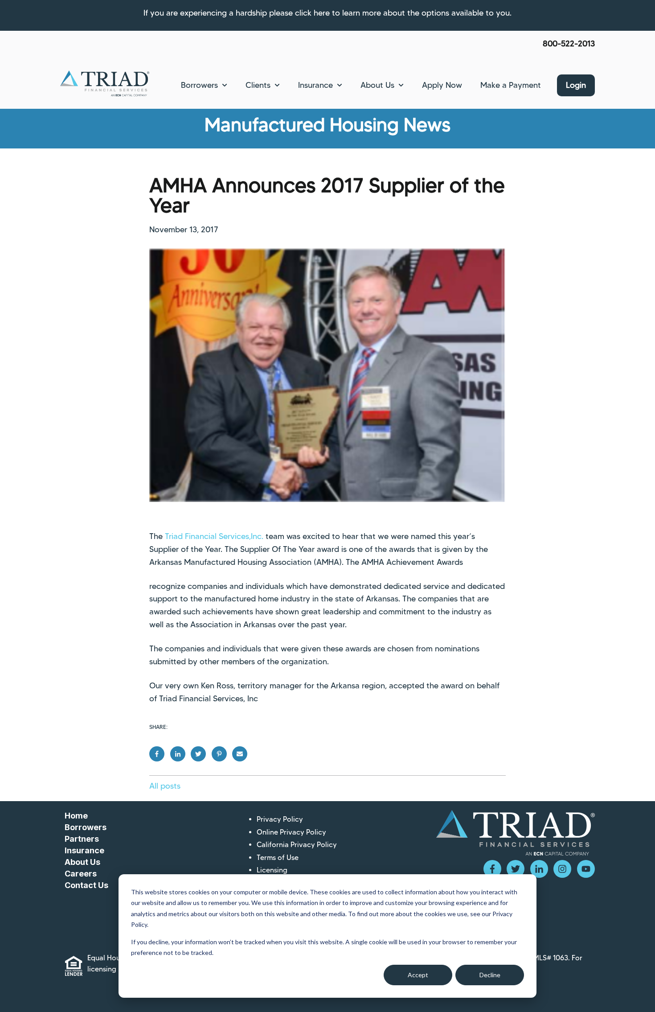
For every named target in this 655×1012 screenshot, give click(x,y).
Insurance (315, 85)
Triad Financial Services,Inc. (215, 536)
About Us (377, 85)
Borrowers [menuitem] (85, 827)
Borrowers (199, 85)
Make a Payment (510, 85)
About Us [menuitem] (82, 862)
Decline (489, 975)
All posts (164, 786)
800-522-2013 (569, 44)
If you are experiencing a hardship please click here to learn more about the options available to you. (327, 13)
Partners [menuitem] (82, 838)
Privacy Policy (280, 819)
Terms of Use (278, 857)
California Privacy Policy (297, 844)
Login (576, 85)
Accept (418, 975)
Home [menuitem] (76, 815)
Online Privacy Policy (291, 832)
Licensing (272, 870)
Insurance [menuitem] (84, 850)
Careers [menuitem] (81, 873)
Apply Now (442, 85)
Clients (258, 85)
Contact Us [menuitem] (86, 885)
